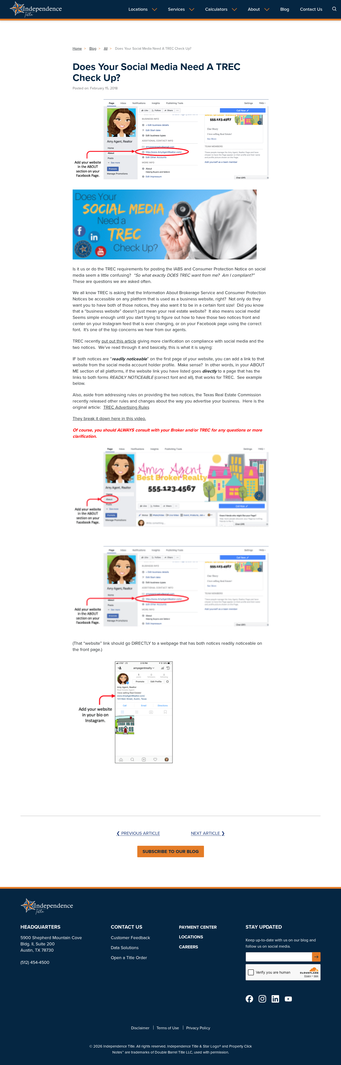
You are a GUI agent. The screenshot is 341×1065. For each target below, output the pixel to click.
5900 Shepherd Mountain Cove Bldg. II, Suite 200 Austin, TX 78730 (51, 943)
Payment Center (198, 927)
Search (334, 9)
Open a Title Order (129, 957)
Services (176, 9)
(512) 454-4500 (34, 962)
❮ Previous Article (138, 833)
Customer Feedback (130, 937)
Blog (284, 9)
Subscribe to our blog (171, 851)
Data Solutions (125, 947)
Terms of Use (168, 1028)
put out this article (119, 341)
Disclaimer (140, 1028)
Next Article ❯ (208, 833)
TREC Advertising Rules (126, 407)
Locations (138, 9)
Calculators (216, 9)
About (254, 9)
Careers (188, 947)
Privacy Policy (198, 1028)
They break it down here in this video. (109, 418)
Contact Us (311, 9)
